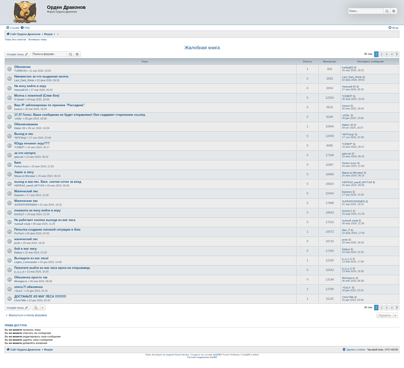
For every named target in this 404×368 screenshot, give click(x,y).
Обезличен (22, 67)
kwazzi (18, 109)
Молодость (20, 281)
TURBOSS (20, 70)
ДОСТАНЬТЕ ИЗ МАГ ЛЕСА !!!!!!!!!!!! (40, 296)
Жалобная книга (202, 47)
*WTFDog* (20, 137)
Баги (17, 162)
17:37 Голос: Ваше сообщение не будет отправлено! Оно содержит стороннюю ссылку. (80, 114)
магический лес (26, 239)
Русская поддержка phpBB (202, 357)
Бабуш (18, 252)
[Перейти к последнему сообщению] (355, 67)
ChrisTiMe (20, 300)
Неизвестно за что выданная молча (41, 76)
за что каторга (25, 153)
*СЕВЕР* (347, 96)
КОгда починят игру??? (32, 143)
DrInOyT (19, 214)
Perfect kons (21, 166)
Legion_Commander (25, 262)
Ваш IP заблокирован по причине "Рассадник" (49, 105)
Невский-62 (21, 89)
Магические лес (26, 201)
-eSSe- (18, 118)
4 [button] (392, 54)
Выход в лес (23, 134)
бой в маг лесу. (25, 248)
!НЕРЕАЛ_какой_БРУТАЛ (29, 185)
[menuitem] (25, 28)
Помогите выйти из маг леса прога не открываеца (52, 268)
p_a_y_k (347, 258)
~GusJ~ (18, 290)
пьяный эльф (22, 223)
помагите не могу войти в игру (37, 210)
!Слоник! (19, 99)
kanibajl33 (347, 67)
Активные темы (37, 39)
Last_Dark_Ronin (24, 80)
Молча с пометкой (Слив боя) (36, 95)
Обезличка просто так (30, 277)
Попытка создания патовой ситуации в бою (47, 229)
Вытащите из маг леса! (31, 258)
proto (17, 243)
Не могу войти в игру (30, 86)
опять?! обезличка (28, 287)
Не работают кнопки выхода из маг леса (44, 220)
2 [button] (381, 54)
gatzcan (18, 156)
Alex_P (346, 230)
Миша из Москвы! (24, 176)
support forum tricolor (177, 354)
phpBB (216, 354)
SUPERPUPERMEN (25, 204)
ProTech (19, 233)
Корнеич (19, 195)
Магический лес (26, 191)
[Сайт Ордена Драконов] (26, 12)
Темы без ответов (15, 39)
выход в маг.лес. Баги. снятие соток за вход (47, 181)
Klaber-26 (19, 128)
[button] (397, 54)
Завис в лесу (24, 172)
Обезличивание (26, 124)
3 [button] (386, 54)
